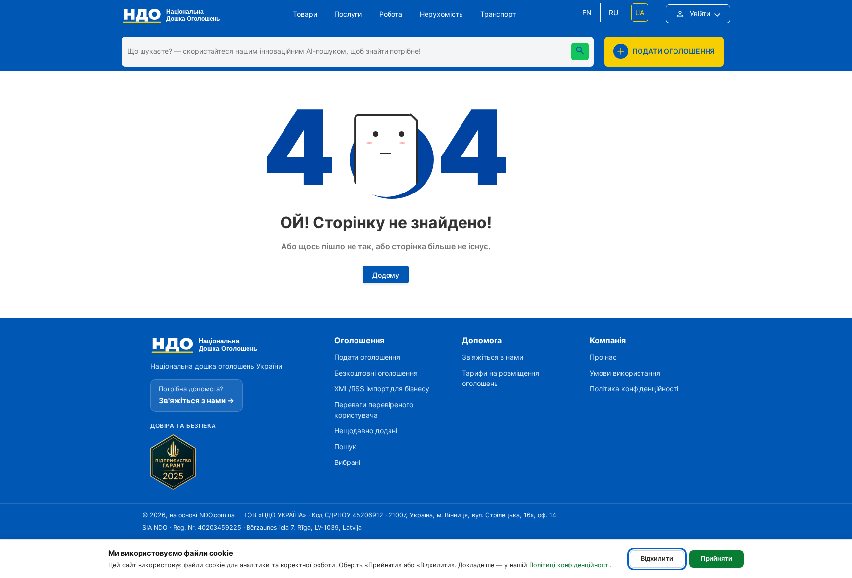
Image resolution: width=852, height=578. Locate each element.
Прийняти (716, 558)
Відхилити (657, 558)
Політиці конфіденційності (569, 565)
